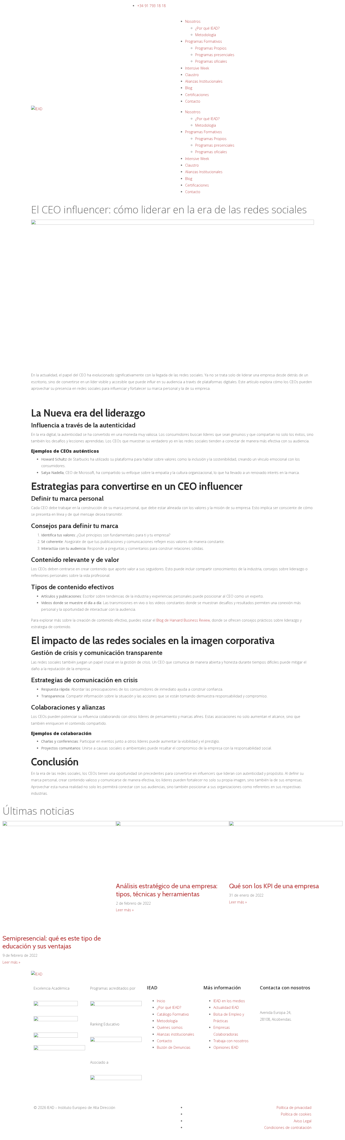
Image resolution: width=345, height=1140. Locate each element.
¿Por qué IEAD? (207, 28)
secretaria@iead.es (275, 1000)
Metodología (205, 34)
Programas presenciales (214, 54)
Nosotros (193, 21)
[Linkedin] (280, 1044)
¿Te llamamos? (43, 5)
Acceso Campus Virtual (241, 5)
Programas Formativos (203, 41)
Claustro (192, 74)
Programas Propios (211, 48)
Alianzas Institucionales (204, 81)
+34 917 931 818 (273, 1025)
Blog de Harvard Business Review (182, 620)
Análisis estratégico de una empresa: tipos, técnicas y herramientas (166, 890)
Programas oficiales (211, 61)
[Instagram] (293, 1044)
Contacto (192, 101)
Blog (188, 87)
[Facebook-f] (266, 1044)
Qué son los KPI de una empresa (274, 886)
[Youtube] (266, 1059)
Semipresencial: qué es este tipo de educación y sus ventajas (52, 942)
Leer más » (11, 962)
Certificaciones (197, 94)
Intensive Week (197, 68)
